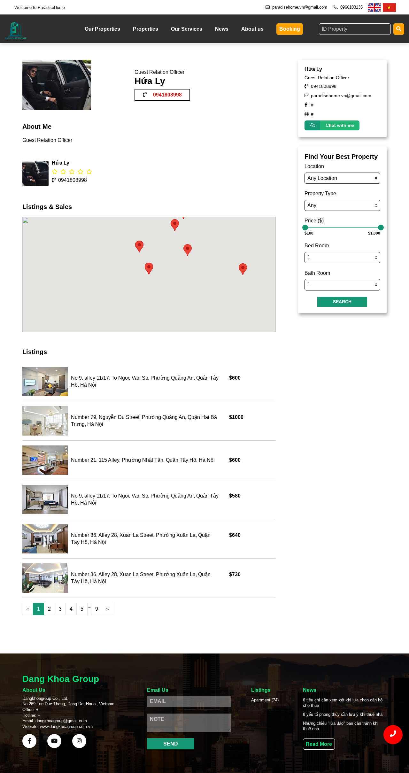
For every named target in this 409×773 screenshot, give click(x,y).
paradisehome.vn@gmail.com (299, 7)
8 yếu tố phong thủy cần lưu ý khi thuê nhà (342, 714)
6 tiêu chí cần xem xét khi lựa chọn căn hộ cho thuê (342, 703)
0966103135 (351, 7)
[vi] (389, 7)
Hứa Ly (313, 69)
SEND (170, 743)
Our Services (186, 29)
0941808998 (72, 180)
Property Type (320, 193)
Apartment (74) (265, 700)
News (221, 29)
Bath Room (317, 273)
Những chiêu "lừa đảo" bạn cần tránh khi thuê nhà (340, 726)
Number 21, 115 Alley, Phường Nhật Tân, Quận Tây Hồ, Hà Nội (143, 460)
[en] (374, 7)
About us (252, 29)
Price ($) (314, 220)
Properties (145, 29)
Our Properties (102, 29)
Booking (289, 29)
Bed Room (317, 245)
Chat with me (340, 125)
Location (314, 166)
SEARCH (342, 301)
